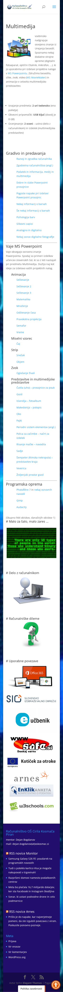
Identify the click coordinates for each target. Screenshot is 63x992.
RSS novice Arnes (21, 911)
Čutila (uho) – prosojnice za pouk (35, 387)
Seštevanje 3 (23, 292)
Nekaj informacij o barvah (31, 204)
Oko (18, 414)
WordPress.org (17, 957)
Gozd (19, 394)
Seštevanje (22, 279)
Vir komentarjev (17, 952)
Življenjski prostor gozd (30, 474)
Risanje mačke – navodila (31, 444)
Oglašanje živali (25, 373)
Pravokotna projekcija (28, 319)
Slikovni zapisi (24, 223)
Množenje (22, 306)
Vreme (20, 332)
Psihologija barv (25, 217)
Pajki (19, 420)
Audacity (21, 507)
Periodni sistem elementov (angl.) (35, 427)
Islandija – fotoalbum (28, 401)
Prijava (12, 941)
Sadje (19, 451)
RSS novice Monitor (23, 853)
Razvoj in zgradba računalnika (34, 158)
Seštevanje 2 (23, 286)
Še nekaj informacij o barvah (33, 210)
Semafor (21, 325)
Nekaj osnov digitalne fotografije (35, 236)
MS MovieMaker (36, 77)
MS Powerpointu (17, 73)
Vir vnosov (14, 946)
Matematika (23, 299)
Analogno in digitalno (28, 230)
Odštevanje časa (26, 312)
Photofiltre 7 (23, 489)
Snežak (20, 355)
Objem (20, 361)
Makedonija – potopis (28, 407)
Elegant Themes (32, 983)
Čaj (18, 343)
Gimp (19, 500)
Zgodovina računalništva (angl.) (34, 165)
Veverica (21, 468)
